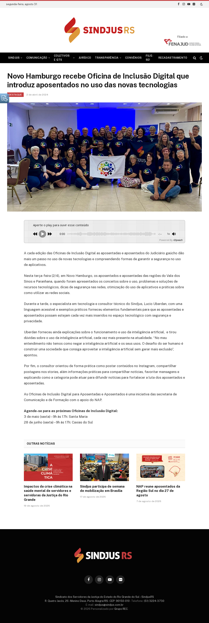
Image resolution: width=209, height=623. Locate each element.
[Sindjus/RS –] (104, 30)
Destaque (15, 94)
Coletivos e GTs (62, 57)
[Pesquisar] (194, 58)
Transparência (106, 57)
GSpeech (177, 240)
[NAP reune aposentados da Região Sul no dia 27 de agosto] (160, 467)
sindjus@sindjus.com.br (109, 604)
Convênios (133, 57)
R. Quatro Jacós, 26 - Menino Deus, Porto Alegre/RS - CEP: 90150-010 (87, 600)
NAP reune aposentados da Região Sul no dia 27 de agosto (158, 491)
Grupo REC (121, 608)
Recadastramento (172, 57)
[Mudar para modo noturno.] (201, 4)
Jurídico (85, 57)
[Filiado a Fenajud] (182, 44)
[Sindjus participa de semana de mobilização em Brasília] (104, 467)
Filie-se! (149, 57)
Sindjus (14, 57)
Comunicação (36, 57)
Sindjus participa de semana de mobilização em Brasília (102, 489)
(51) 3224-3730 (154, 600)
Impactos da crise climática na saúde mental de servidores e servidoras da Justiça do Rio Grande (48, 493)
